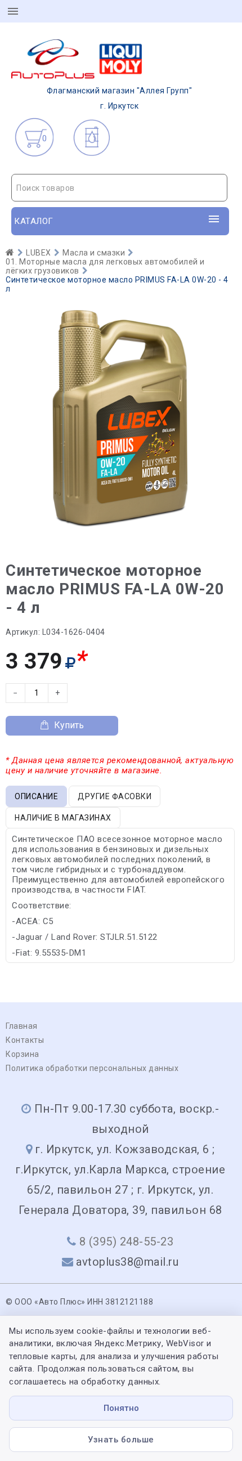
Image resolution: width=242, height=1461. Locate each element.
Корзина (22, 1054)
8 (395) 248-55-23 (126, 1241)
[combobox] (119, 187)
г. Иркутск (119, 98)
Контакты (25, 1040)
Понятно (121, 1408)
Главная (22, 1025)
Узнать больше (121, 1440)
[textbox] (119, 187)
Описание (36, 796)
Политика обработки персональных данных (92, 1068)
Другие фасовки (114, 796)
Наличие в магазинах (63, 817)
